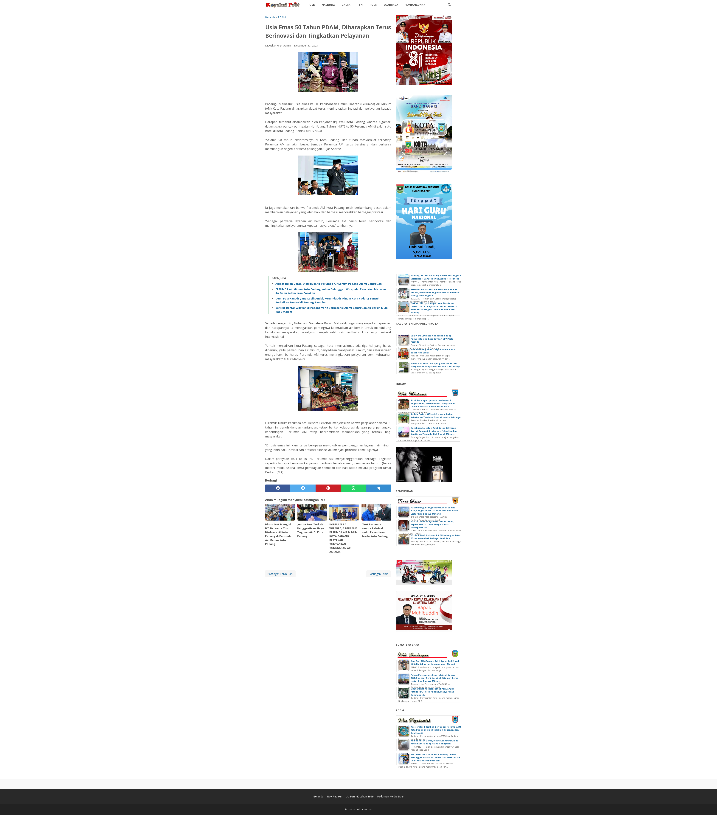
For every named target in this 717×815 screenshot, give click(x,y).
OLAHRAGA (391, 5)
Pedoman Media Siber (390, 796)
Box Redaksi (334, 796)
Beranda (318, 796)
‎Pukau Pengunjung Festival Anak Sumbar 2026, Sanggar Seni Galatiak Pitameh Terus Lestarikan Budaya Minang (434, 510)
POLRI (373, 5)
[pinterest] (328, 488)
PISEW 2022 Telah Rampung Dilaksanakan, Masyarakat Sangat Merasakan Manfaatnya (435, 365)
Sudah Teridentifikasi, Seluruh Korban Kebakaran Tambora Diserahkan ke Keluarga (436, 416)
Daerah (347, 5)
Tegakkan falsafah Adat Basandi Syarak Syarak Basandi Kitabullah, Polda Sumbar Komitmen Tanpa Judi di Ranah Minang (434, 430)
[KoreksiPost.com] (283, 5)
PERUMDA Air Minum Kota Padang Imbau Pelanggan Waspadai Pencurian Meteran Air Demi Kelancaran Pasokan (435, 757)
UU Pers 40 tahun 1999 (360, 796)
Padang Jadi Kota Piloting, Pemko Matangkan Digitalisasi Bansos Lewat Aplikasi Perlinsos (436, 277)
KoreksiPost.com (363, 809)
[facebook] (277, 488)
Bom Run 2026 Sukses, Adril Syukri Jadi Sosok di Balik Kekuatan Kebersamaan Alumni (435, 663)
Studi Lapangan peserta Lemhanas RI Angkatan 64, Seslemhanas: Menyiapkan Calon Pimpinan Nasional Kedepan (433, 403)
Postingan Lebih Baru (280, 574)
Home (311, 5)
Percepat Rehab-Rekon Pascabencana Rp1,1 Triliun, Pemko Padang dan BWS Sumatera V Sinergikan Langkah (435, 292)
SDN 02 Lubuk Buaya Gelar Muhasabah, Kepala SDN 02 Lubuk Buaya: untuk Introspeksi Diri (432, 524)
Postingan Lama (378, 574)
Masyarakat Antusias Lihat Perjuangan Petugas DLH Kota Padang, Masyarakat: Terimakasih (432, 691)
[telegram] (378, 488)
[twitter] (303, 488)
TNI (361, 5)
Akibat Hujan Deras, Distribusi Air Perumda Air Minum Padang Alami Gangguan (328, 283)
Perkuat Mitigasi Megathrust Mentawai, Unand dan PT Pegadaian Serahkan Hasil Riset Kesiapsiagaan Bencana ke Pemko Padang (434, 308)
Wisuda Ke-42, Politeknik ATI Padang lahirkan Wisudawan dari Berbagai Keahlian (436, 537)
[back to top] (709, 806)
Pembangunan (415, 5)
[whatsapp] (353, 488)
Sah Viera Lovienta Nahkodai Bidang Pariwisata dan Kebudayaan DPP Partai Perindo (432, 338)
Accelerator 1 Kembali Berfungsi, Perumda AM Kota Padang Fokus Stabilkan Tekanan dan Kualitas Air (436, 729)
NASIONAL (328, 5)
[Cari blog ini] (449, 5)
